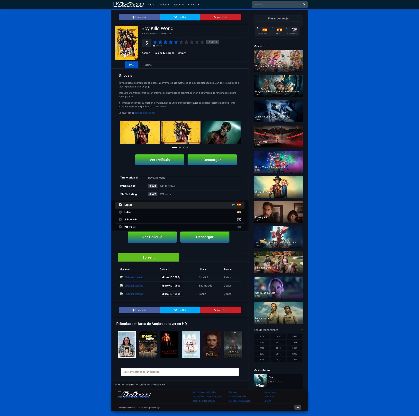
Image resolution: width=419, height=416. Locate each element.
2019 (278, 348)
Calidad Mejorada (164, 53)
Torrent (148, 257)
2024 (294, 336)
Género (192, 4)
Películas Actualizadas (239, 401)
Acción (146, 53)
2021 (294, 342)
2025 (278, 336)
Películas (179, 4)
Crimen (182, 53)
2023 (262, 342)
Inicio (151, 4)
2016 (278, 354)
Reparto (147, 65)
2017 (262, 354)
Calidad (162, 4)
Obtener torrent (134, 277)
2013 (278, 359)
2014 (262, 359)
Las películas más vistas (204, 392)
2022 (278, 342)
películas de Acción (145, 112)
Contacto (269, 396)
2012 (294, 359)
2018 (294, 348)
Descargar (212, 160)
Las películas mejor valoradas (207, 396)
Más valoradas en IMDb (204, 401)
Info (131, 65)
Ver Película (160, 160)
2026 (262, 336)
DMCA (268, 401)
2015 (294, 354)
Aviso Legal (270, 392)
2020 (262, 348)
